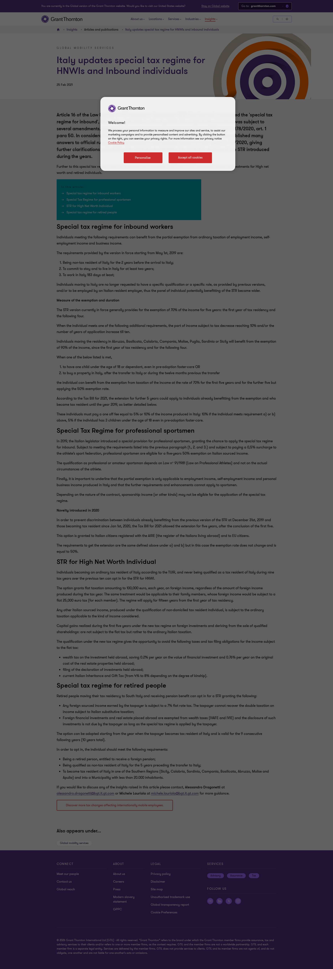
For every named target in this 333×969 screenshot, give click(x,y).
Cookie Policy (116, 142)
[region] (167, 134)
